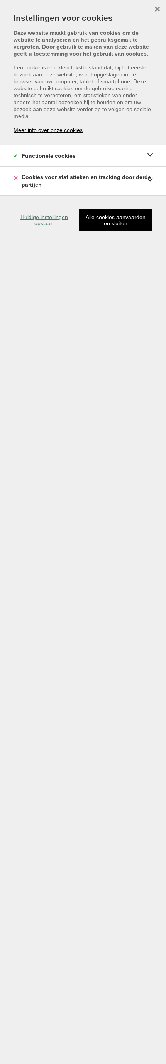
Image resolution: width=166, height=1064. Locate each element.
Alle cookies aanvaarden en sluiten (116, 220)
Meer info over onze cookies (48, 130)
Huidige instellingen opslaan (44, 220)
